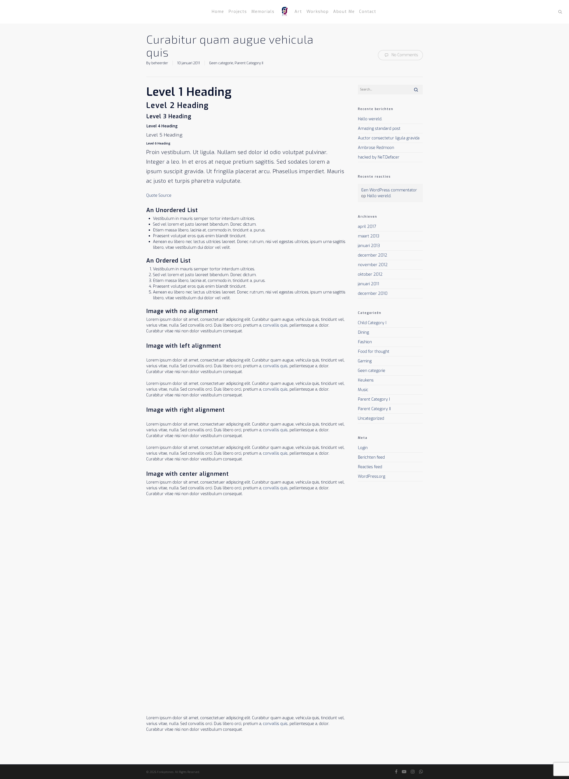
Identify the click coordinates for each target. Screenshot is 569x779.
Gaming (365, 361)
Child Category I (372, 322)
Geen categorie (221, 63)
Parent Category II (249, 63)
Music (363, 389)
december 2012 (372, 255)
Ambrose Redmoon (376, 147)
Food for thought (373, 351)
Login (363, 447)
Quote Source (158, 195)
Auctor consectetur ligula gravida (388, 138)
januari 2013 (369, 245)
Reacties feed (370, 467)
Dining (363, 332)
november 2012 (373, 264)
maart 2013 (368, 236)
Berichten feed (371, 457)
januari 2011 (368, 284)
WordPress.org (371, 476)
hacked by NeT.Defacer (378, 157)
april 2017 (367, 226)
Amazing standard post (379, 128)
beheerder (159, 63)
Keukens (366, 380)
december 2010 (372, 293)
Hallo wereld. (370, 119)
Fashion (365, 342)
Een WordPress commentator (389, 190)
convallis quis (275, 325)
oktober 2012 (370, 274)
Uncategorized (371, 418)
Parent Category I (374, 399)
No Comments (404, 55)
